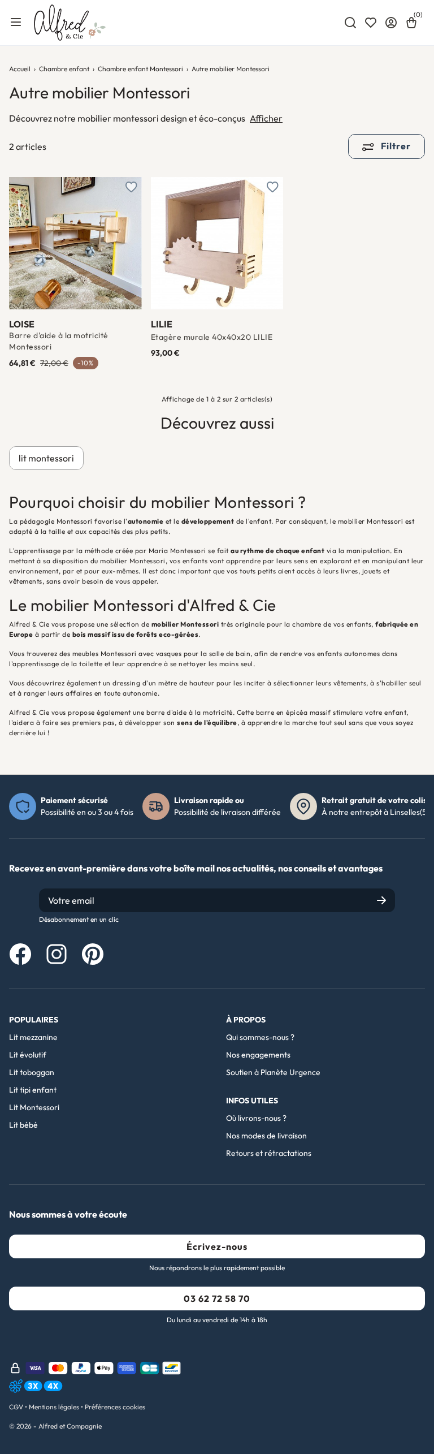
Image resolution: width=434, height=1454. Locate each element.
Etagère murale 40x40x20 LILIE (212, 337)
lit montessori (46, 458)
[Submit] (381, 900)
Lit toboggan (31, 1072)
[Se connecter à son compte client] (391, 22)
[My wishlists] (370, 22)
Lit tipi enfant (33, 1090)
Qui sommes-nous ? (260, 1037)
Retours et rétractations (268, 1153)
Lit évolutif (27, 1055)
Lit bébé (23, 1125)
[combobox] (350, 22)
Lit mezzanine (33, 1037)
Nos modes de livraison (266, 1136)
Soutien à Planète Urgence (273, 1072)
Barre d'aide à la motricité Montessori (58, 341)
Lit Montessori (34, 1107)
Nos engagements (258, 1055)
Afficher (266, 118)
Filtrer (395, 146)
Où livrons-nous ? (256, 1118)
